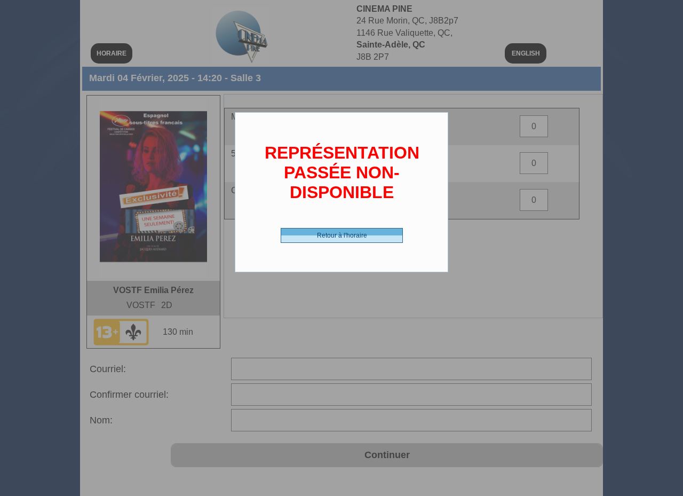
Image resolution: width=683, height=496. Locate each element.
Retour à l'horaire (342, 235)
